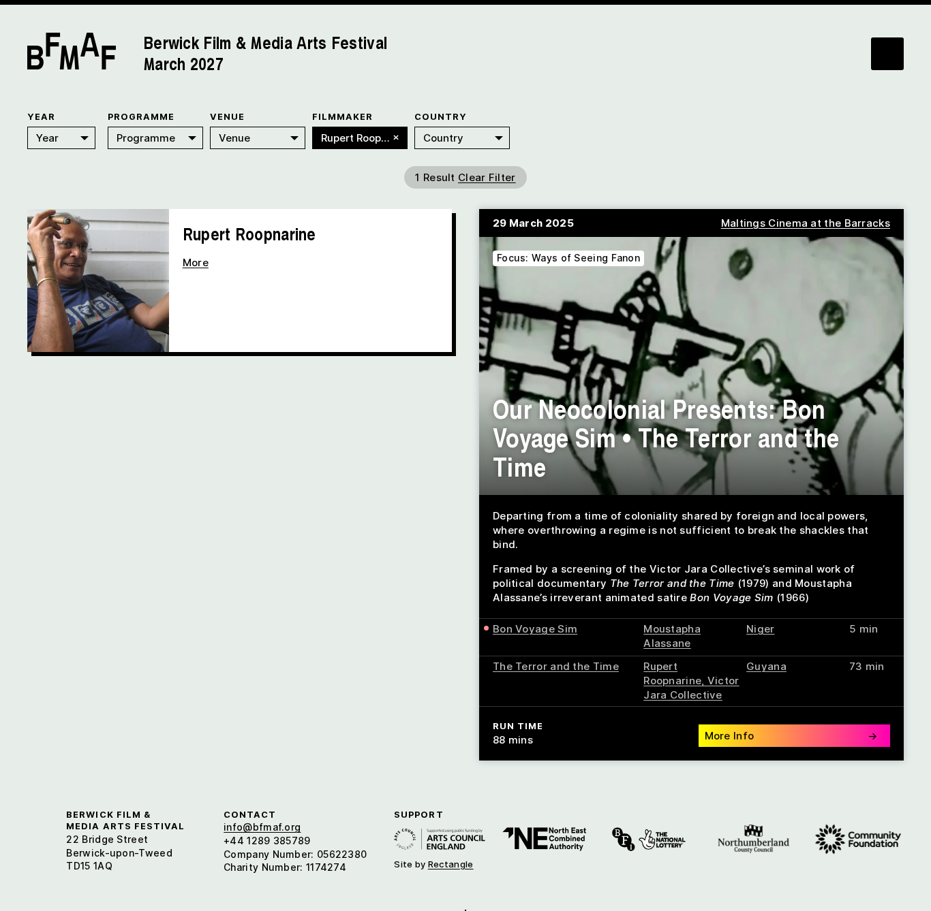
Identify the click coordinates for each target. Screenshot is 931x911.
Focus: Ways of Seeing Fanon (568, 257)
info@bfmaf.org (262, 827)
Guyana (766, 666)
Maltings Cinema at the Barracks (805, 223)
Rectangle (451, 864)
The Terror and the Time (556, 666)
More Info (791, 735)
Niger (760, 628)
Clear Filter (487, 177)
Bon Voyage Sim (535, 628)
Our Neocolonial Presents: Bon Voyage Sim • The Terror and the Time (666, 437)
